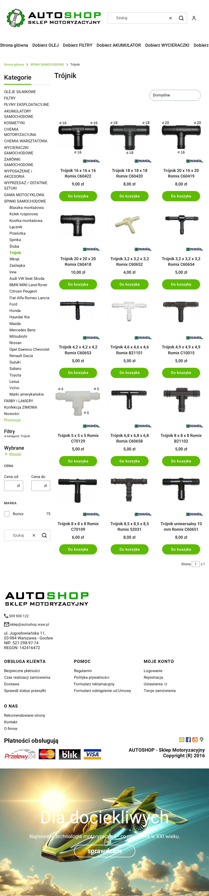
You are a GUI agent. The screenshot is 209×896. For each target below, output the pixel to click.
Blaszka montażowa (26, 207)
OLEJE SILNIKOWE (20, 92)
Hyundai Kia (19, 317)
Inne (13, 272)
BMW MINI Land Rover (28, 285)
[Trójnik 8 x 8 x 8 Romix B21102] (181, 406)
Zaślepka (17, 265)
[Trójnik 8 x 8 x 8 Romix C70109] (78, 494)
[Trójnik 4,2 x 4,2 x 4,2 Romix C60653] (78, 318)
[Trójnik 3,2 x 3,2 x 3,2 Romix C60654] (181, 229)
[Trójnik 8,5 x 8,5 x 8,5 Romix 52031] (129, 494)
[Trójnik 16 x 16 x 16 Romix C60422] (78, 141)
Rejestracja (153, 677)
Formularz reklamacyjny (94, 684)
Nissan (15, 342)
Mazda (15, 323)
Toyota (15, 375)
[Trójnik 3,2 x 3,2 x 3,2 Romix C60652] (129, 229)
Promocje (12, 420)
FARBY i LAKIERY (18, 401)
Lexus (14, 381)
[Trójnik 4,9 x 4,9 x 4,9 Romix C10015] (181, 318)
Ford (13, 304)
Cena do (38, 476)
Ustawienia (154, 684)
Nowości (11, 413)
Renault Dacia (21, 356)
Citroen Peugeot (23, 291)
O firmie (10, 728)
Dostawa (11, 684)
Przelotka (17, 233)
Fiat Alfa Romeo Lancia (29, 298)
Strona (186, 564)
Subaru (15, 368)
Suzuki (15, 362)
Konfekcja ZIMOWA (20, 407)
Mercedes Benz (22, 330)
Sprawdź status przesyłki (25, 690)
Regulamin (83, 670)
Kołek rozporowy (23, 214)
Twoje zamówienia (160, 690)
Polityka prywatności (91, 677)
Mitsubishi (18, 336)
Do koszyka (78, 196)
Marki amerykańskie (26, 394)
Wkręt (14, 259)
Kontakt (10, 722)
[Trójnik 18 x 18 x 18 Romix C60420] (129, 141)
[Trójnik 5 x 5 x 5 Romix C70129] (78, 406)
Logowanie (153, 670)
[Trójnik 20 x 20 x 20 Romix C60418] (78, 229)
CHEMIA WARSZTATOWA (25, 141)
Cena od (11, 476)
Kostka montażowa (25, 220)
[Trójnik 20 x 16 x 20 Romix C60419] (181, 141)
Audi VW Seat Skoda (26, 278)
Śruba (14, 246)
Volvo (14, 388)
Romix (18, 514)
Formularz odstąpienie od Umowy (102, 690)
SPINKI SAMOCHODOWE (47, 64)
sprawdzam (104, 851)
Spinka (15, 239)
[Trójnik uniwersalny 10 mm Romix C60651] (181, 494)
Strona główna (14, 64)
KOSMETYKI (14, 123)
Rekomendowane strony (24, 715)
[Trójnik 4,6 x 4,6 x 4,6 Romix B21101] (129, 318)
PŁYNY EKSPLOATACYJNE (26, 104)
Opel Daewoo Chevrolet (29, 349)
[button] (181, 18)
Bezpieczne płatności (22, 670)
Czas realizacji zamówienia (27, 677)
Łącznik (15, 227)
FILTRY (10, 98)
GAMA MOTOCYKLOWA (24, 195)
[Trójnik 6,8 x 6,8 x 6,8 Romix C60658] (129, 406)
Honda (15, 310)
